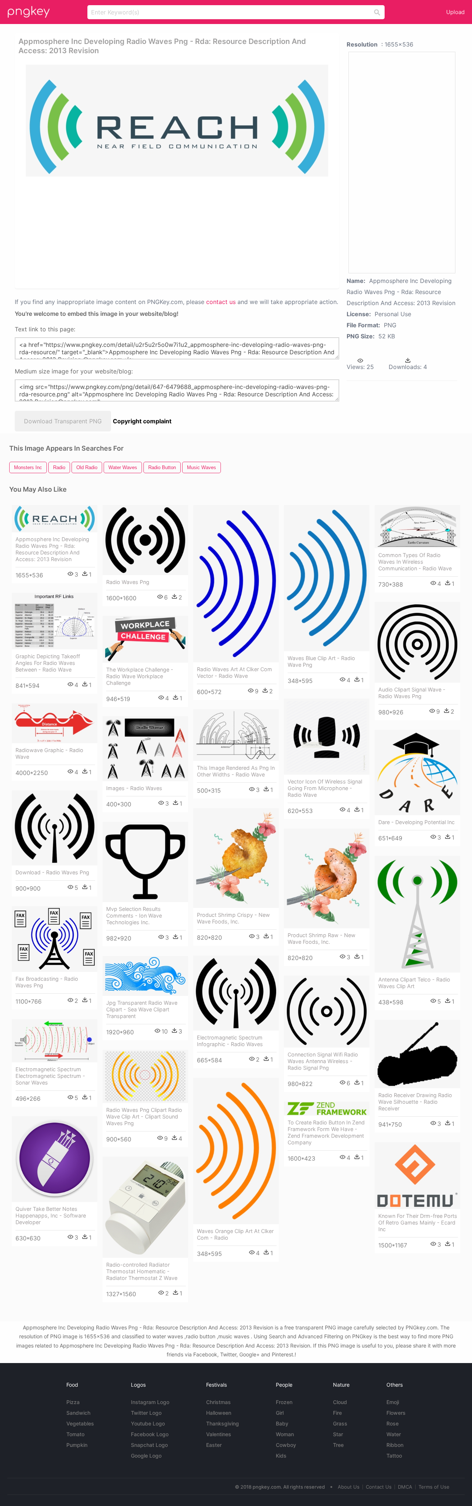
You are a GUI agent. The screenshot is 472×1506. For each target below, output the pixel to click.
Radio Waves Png (127, 582)
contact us (221, 301)
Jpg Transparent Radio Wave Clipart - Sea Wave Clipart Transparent (141, 1009)
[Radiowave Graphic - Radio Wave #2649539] (54, 723)
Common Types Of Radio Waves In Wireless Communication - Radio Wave (415, 561)
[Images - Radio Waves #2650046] (145, 748)
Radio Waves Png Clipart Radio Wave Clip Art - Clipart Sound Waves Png (144, 1116)
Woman (285, 1434)
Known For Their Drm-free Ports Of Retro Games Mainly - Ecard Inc (417, 1222)
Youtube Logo (148, 1423)
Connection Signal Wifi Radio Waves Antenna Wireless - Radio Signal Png (323, 1061)
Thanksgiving (222, 1423)
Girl (280, 1413)
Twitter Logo (146, 1413)
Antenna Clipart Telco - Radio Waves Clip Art (414, 982)
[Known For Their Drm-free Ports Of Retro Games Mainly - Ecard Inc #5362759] (417, 1175)
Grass (340, 1423)
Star (338, 1434)
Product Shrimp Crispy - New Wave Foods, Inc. (233, 918)
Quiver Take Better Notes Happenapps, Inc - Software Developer (50, 1215)
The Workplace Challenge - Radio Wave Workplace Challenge (139, 676)
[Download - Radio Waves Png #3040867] (54, 827)
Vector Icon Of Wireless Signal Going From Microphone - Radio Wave (325, 788)
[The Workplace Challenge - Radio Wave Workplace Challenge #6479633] (145, 639)
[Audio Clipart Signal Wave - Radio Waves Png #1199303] (417, 642)
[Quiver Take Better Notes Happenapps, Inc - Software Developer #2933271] (54, 1159)
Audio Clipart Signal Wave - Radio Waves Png (411, 692)
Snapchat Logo (149, 1445)
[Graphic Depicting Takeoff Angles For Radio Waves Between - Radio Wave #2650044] (54, 621)
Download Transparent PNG (63, 421)
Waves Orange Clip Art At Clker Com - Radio (235, 1234)
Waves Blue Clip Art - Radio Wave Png (321, 661)
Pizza (73, 1402)
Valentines (218, 1434)
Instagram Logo (150, 1402)
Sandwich (78, 1413)
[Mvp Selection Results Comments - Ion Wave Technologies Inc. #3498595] (145, 862)
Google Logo (146, 1455)
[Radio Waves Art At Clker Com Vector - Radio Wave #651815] (236, 583)
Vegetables (80, 1423)
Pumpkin (76, 1445)
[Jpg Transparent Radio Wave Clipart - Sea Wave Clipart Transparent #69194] (145, 976)
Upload (455, 12)
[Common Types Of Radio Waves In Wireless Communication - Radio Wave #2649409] (417, 526)
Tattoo (394, 1455)
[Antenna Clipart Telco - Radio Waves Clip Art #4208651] (417, 914)
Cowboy (286, 1445)
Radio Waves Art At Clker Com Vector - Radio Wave (234, 672)
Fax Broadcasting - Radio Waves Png (46, 982)
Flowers (396, 1413)
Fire (337, 1413)
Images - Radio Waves (134, 788)
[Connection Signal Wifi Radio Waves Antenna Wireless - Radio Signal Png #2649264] (326, 1012)
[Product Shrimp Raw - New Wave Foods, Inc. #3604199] (326, 878)
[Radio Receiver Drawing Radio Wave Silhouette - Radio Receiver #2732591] (417, 1054)
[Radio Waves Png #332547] (145, 540)
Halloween (218, 1413)
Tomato (75, 1434)
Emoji (392, 1402)
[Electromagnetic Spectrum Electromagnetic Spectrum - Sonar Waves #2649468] (54, 1040)
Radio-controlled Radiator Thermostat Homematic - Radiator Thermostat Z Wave (141, 1271)
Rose (392, 1423)
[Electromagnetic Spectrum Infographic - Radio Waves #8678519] (236, 993)
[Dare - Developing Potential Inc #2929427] (417, 772)
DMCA (405, 1487)
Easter (214, 1445)
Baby (282, 1423)
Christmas (218, 1402)
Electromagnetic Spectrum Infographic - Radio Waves (230, 1040)
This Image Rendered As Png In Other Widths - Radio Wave (236, 771)
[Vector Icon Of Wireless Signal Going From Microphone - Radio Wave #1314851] (326, 737)
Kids (281, 1455)
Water (393, 1434)
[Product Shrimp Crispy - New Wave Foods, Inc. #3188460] (236, 858)
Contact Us (379, 1487)
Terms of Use (434, 1487)
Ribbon (394, 1445)
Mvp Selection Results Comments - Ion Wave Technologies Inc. (134, 915)
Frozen (284, 1402)
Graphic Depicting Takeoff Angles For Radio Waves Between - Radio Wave (47, 663)
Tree (338, 1445)
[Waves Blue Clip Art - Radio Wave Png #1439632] (326, 578)
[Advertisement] (178, 232)
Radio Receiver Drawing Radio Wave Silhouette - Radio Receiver (415, 1101)
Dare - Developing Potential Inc (416, 822)
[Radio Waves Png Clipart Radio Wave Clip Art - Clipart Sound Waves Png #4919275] (145, 1076)
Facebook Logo (150, 1434)
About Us (349, 1487)
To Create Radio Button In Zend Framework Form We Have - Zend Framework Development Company (326, 1132)
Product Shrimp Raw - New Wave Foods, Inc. (321, 938)
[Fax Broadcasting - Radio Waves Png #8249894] (54, 939)
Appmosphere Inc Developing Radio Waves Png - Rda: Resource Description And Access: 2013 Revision (52, 549)
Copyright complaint (142, 421)
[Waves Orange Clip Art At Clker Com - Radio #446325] (236, 1151)
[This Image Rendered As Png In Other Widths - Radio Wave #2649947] (236, 735)
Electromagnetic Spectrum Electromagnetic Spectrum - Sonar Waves (50, 1076)
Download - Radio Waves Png (52, 872)
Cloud (340, 1402)
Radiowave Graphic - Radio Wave (49, 753)
